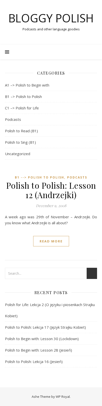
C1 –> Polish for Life (22, 107)
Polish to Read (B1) (21, 130)
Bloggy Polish (51, 18)
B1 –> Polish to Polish (23, 96)
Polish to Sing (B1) (20, 142)
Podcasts (13, 119)
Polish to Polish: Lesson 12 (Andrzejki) (51, 190)
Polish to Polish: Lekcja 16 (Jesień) (34, 361)
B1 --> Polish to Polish (39, 177)
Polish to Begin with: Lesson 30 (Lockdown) (42, 338)
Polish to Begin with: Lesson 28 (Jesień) (38, 350)
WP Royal (63, 396)
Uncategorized (17, 153)
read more (51, 241)
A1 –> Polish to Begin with (27, 85)
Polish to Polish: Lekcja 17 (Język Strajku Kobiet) (45, 327)
